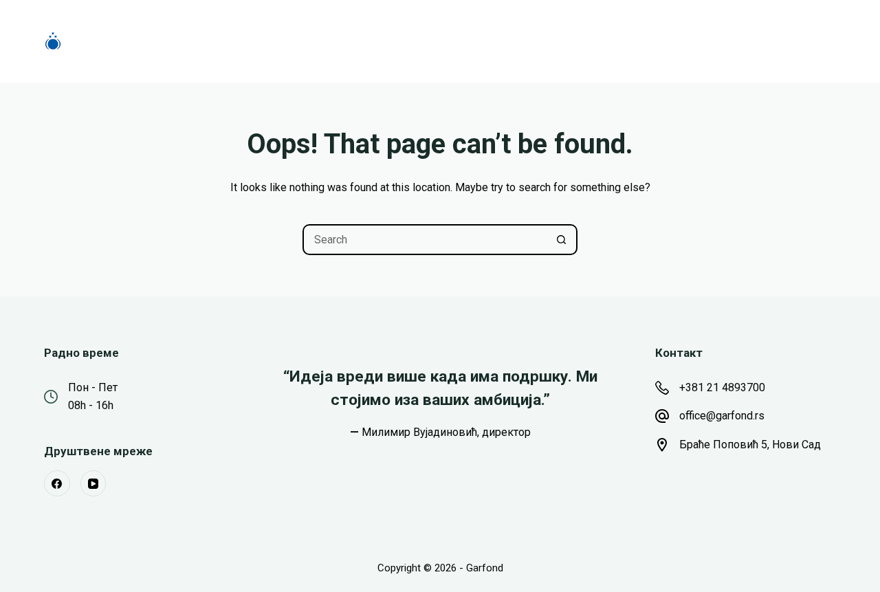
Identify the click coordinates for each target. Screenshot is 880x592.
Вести (479, 40)
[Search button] (562, 239)
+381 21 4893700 (722, 387)
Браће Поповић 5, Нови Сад (750, 444)
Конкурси (324, 40)
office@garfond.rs (721, 415)
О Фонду (406, 40)
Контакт (639, 40)
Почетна (242, 40)
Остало (549, 40)
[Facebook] (57, 483)
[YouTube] (93, 483)
